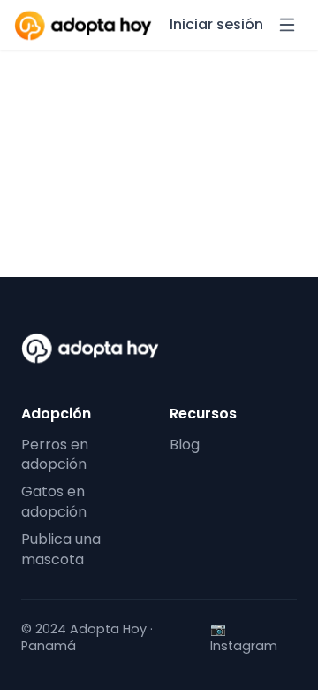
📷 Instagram (243, 638)
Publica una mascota (61, 549)
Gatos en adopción (54, 501)
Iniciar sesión (216, 24)
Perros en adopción (54, 454)
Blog (185, 444)
